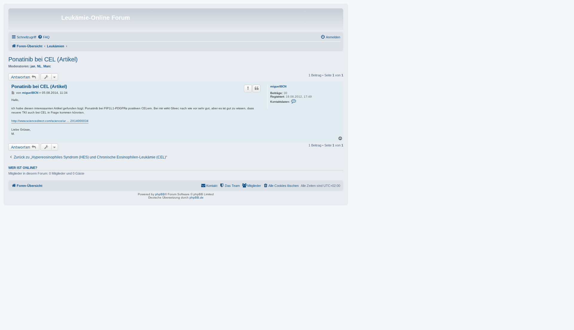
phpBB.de (197, 197)
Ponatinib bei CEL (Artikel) (43, 59)
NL (39, 66)
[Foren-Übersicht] (35, 19)
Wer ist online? (22, 167)
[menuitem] (44, 37)
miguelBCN (278, 86)
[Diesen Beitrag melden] (248, 88)
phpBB (160, 194)
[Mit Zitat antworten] (256, 88)
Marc (47, 66)
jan (32, 66)
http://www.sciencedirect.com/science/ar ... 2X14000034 (49, 120)
